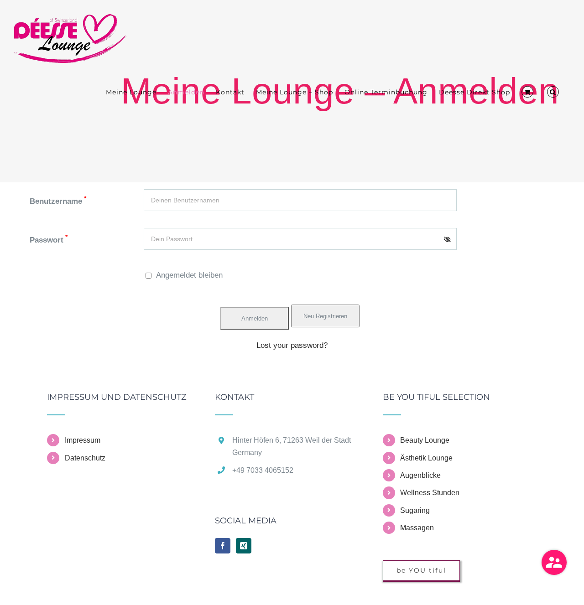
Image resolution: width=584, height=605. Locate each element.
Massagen (417, 528)
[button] (553, 92)
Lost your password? (292, 345)
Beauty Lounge (424, 440)
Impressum (82, 440)
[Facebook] (222, 545)
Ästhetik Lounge (426, 458)
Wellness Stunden (429, 492)
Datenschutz (85, 458)
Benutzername (58, 201)
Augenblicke (420, 475)
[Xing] (243, 545)
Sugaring (415, 510)
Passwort (49, 240)
